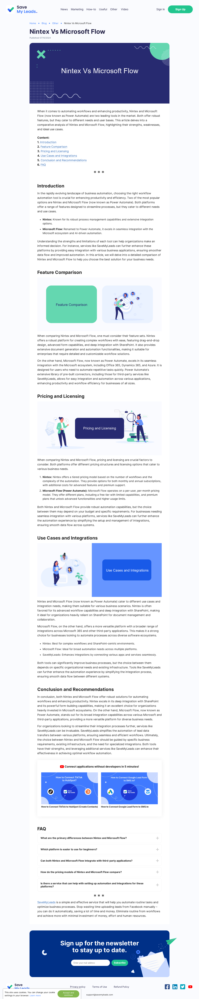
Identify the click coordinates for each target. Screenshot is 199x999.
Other (113, 9)
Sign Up (180, 9)
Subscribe (120, 962)
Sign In (160, 9)
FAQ (43, 164)
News (64, 9)
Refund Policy (121, 987)
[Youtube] (190, 986)
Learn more (35, 995)
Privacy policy (77, 987)
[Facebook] (167, 986)
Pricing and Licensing (55, 151)
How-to (91, 9)
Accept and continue (68, 993)
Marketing (77, 9)
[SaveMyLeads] (23, 9)
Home (33, 23)
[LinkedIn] (174, 986)
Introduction (48, 142)
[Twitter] (182, 986)
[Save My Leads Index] (20, 986)
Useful (103, 9)
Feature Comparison (54, 146)
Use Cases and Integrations (59, 155)
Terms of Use (99, 987)
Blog (44, 23)
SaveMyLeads (46, 902)
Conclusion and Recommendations (64, 160)
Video (124, 9)
